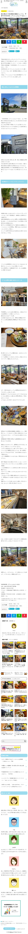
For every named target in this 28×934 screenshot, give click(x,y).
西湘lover (11, 932)
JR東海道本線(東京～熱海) (13, 48)
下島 (18, 46)
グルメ (18, 51)
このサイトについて (21, 928)
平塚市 (15, 46)
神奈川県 (10, 46)
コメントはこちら (4, 7)
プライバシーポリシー (9, 928)
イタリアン (4, 11)
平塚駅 (20, 48)
